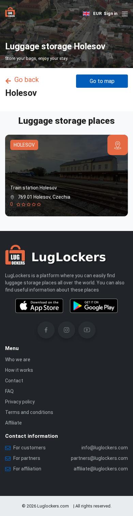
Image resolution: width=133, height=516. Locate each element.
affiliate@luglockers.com (101, 468)
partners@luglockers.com (99, 458)
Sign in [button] (110, 13)
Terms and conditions (29, 412)
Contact (14, 380)
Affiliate (13, 423)
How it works (19, 370)
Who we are (17, 359)
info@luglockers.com (105, 447)
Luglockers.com (53, 506)
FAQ (9, 391)
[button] (86, 13)
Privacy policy (20, 401)
